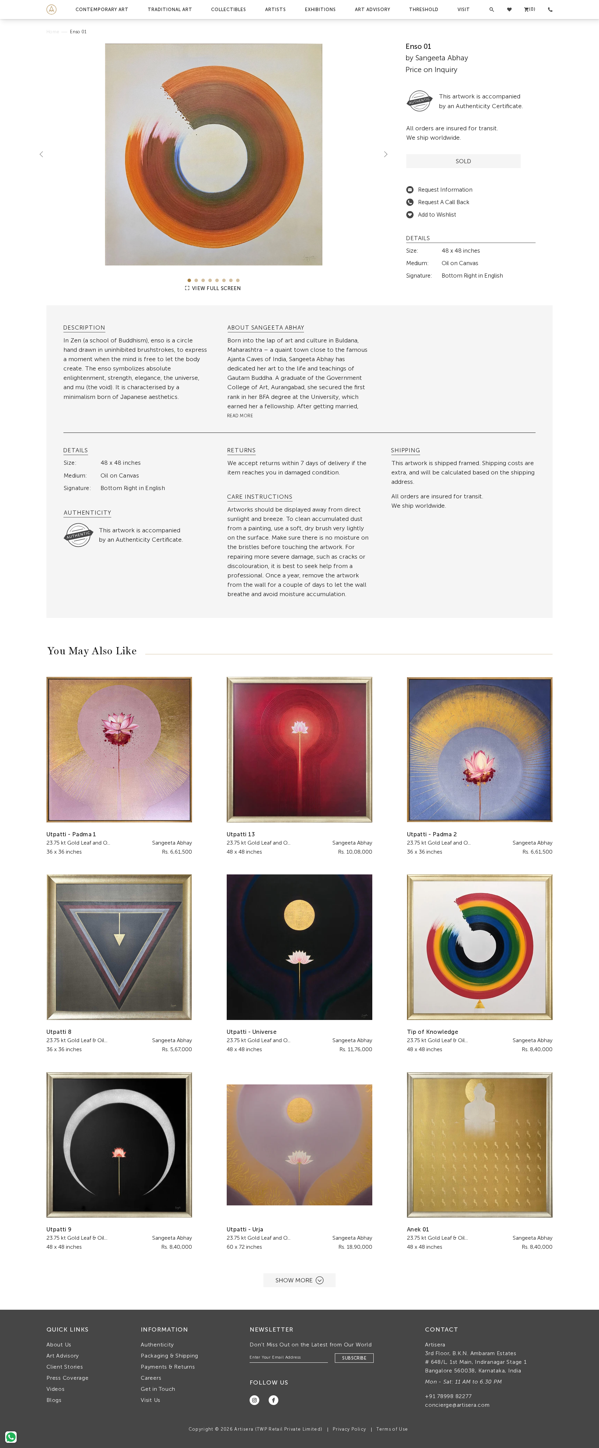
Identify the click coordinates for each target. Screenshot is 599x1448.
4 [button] (210, 280)
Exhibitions (320, 9)
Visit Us (150, 1400)
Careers (151, 1378)
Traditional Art (170, 9)
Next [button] (383, 153)
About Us (58, 1344)
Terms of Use (392, 1429)
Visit (464, 9)
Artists (275, 9)
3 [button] (203, 280)
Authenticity (157, 1344)
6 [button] (224, 280)
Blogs (54, 1400)
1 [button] (189, 280)
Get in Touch (158, 1389)
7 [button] (231, 280)
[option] (213, 154)
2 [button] (196, 280)
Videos (55, 1389)
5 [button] (217, 280)
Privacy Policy (349, 1429)
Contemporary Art (102, 9)
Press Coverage (67, 1378)
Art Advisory (372, 9)
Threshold (424, 9)
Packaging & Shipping (169, 1355)
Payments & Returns (168, 1366)
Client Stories (64, 1366)
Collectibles (228, 9)
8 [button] (238, 280)
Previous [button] (44, 153)
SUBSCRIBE (354, 1358)
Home (52, 31)
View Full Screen (216, 288)
